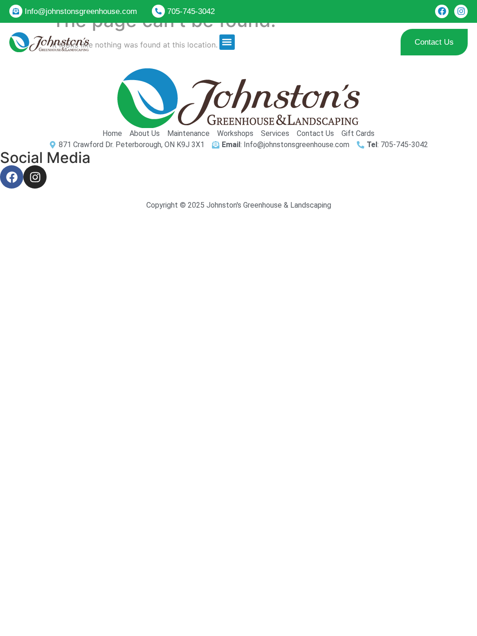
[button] (227, 42)
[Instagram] (461, 11)
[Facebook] (442, 11)
